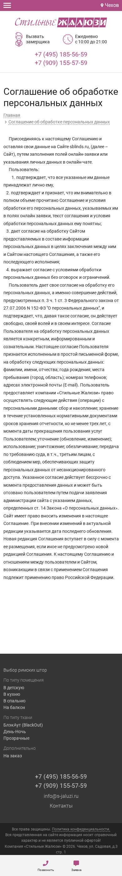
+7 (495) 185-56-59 (61, 54)
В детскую (13, 687)
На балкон (14, 707)
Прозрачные (16, 738)
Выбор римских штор (25, 670)
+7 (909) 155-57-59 (61, 63)
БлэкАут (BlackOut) (23, 724)
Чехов (111, 5)
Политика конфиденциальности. (81, 829)
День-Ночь (14, 731)
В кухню (11, 694)
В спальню (14, 700)
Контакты (61, 806)
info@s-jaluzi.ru (61, 796)
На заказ (12, 755)
